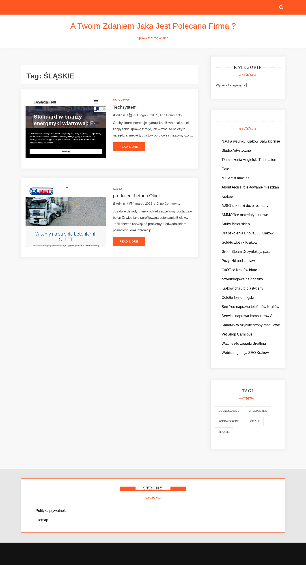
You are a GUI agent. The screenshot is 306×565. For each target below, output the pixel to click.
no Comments (171, 115)
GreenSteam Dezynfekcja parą (246, 251)
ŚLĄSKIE (224, 431)
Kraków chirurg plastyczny (242, 288)
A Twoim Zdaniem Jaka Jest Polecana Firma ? (153, 25)
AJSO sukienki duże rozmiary (245, 206)
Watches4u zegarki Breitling (244, 343)
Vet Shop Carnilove (237, 334)
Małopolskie (257, 410)
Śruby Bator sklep (236, 224)
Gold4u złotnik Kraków (239, 242)
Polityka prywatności (52, 511)
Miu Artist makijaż (235, 178)
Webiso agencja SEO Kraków (245, 353)
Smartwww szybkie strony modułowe (251, 325)
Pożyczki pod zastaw (238, 261)
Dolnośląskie (228, 410)
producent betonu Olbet (136, 195)
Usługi (119, 188)
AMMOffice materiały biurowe (245, 215)
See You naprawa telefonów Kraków (250, 307)
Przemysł (121, 100)
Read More (129, 146)
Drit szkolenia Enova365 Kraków (248, 233)
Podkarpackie (228, 421)
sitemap (42, 520)
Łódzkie (254, 421)
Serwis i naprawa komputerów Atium (250, 316)
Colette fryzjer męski (238, 297)
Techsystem (125, 107)
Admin (120, 115)
